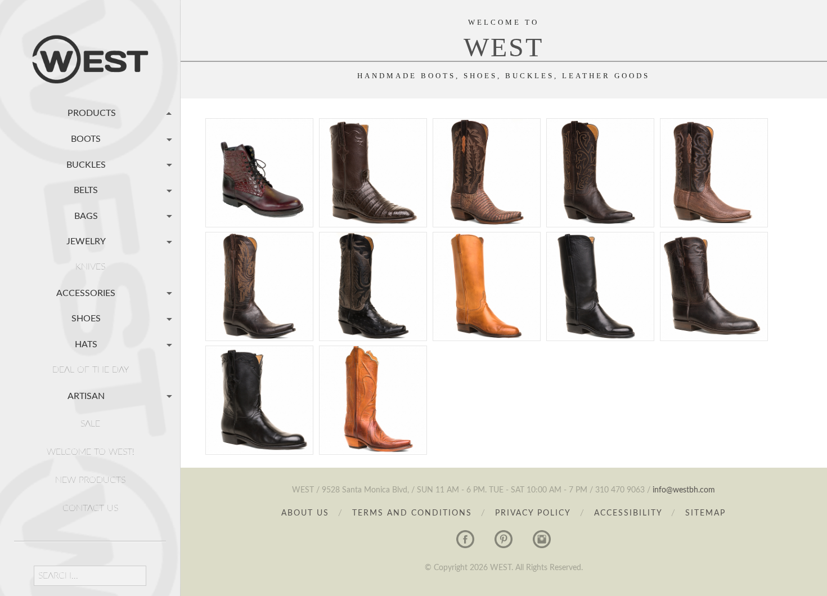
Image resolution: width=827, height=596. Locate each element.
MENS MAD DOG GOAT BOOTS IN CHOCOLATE (260, 269)
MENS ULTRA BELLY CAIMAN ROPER (373, 155)
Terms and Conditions (412, 513)
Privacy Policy (533, 513)
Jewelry (86, 241)
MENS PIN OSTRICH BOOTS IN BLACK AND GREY (373, 274)
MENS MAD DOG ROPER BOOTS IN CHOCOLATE (714, 269)
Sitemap (705, 513)
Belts (86, 190)
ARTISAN (86, 395)
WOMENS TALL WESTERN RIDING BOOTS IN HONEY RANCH (486, 274)
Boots (86, 139)
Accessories (85, 292)
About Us (305, 513)
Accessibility (630, 513)
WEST (503, 47)
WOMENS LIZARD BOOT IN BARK (487, 155)
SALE (90, 423)
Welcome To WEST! (90, 451)
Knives (90, 266)
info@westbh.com (684, 490)
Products (92, 113)
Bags (86, 215)
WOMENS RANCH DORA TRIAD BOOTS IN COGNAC (373, 387)
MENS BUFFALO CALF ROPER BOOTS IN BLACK (259, 383)
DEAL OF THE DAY (90, 369)
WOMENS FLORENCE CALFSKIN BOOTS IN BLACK (600, 274)
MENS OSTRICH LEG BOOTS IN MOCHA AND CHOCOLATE (714, 160)
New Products (90, 480)
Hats (86, 344)
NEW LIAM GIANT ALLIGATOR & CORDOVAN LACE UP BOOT (259, 160)
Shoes (86, 318)
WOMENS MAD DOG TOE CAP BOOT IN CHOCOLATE (601, 160)
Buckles (86, 164)
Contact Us (90, 508)
